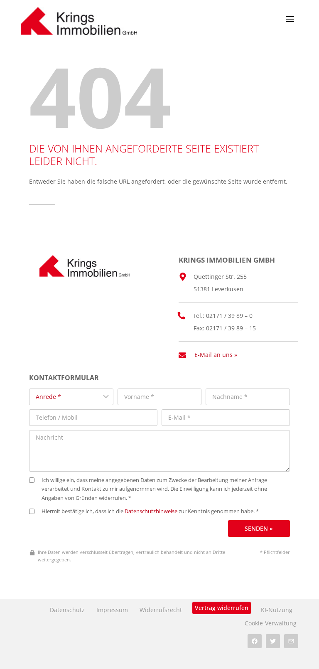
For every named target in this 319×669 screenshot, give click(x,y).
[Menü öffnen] (289, 19)
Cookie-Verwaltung (271, 623)
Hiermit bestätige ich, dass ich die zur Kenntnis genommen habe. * (150, 511)
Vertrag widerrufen (221, 608)
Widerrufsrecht (161, 610)
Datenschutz (67, 610)
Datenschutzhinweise (151, 511)
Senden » (259, 528)
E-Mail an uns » (215, 355)
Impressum (112, 610)
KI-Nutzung (276, 610)
